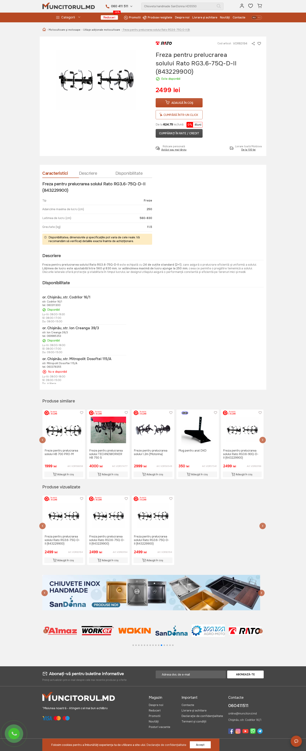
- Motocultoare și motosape (64, 29)
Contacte (239, 17)
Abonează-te (245, 674)
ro (254, 17)
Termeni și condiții (194, 721)
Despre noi (182, 17)
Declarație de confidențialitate (202, 716)
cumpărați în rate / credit (179, 133)
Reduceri (110, 17)
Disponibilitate (129, 173)
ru (259, 17)
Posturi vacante (159, 727)
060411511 (238, 705)
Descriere (88, 173)
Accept (200, 744)
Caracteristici (55, 173)
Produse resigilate (160, 17)
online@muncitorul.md (242, 713)
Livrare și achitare (204, 17)
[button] (42, 440)
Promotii (135, 17)
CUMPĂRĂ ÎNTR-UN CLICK (180, 115)
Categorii (68, 17)
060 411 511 (119, 6)
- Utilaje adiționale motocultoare (100, 29)
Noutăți (225, 17)
